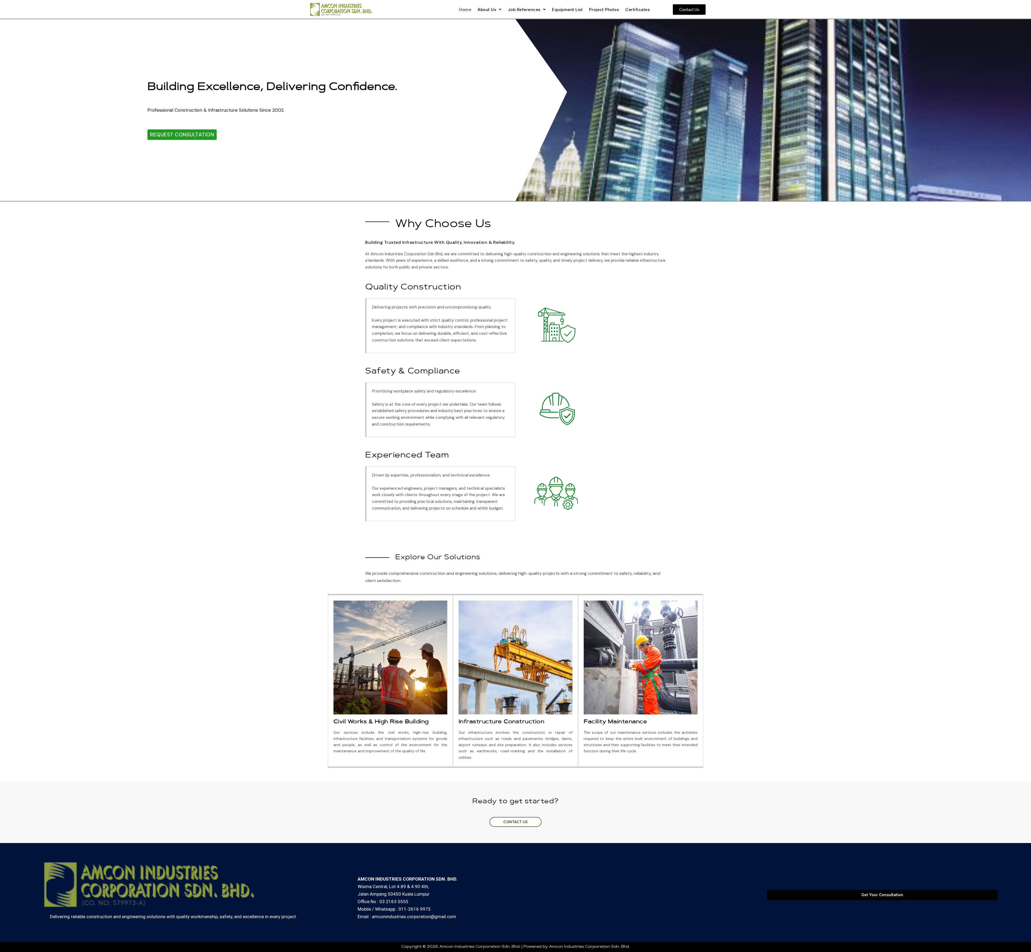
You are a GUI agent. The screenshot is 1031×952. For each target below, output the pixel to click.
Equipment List (567, 9)
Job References (524, 9)
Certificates (637, 9)
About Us (487, 9)
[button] (489, 9)
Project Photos (604, 9)
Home (465, 9)
